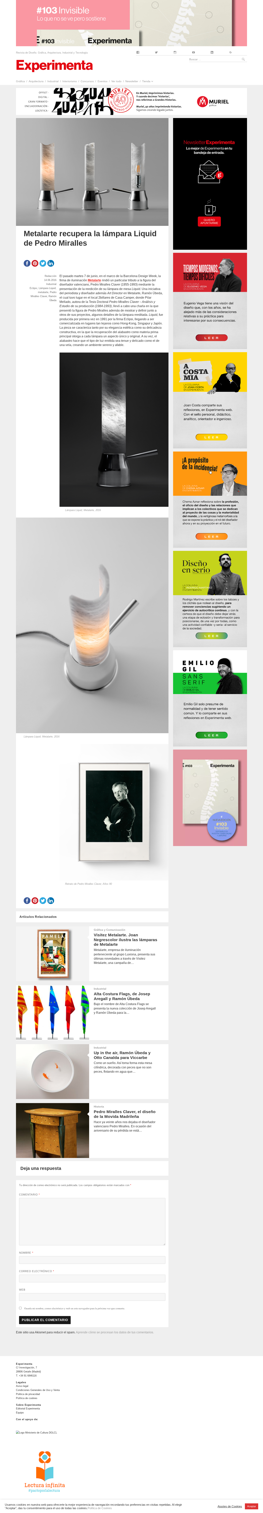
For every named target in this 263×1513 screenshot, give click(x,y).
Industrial (53, 81)
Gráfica (20, 81)
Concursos (87, 81)
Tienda (146, 81)
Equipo (20, 1412)
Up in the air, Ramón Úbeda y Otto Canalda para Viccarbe (122, 1055)
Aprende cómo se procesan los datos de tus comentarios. (115, 1332)
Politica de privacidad (28, 1394)
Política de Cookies (100, 1508)
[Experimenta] (54, 66)
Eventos (102, 81)
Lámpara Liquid (47, 288)
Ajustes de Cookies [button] (230, 1506)
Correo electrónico (36, 1271)
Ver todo (116, 81)
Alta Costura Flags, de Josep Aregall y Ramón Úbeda (122, 996)
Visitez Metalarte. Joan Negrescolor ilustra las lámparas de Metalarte (125, 940)
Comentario (29, 1194)
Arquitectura (36, 81)
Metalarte (94, 280)
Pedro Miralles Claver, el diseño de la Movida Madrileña (125, 1114)
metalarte (43, 292)
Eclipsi (33, 288)
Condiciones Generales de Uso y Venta (38, 1390)
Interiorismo (69, 81)
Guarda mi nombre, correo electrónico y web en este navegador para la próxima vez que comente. (74, 1308)
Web (22, 1289)
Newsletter (131, 81)
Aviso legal (22, 1386)
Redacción (50, 276)
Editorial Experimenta (28, 1408)
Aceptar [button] (251, 1506)
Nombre (26, 1252)
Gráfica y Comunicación (109, 929)
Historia (99, 1106)
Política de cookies (26, 1398)
